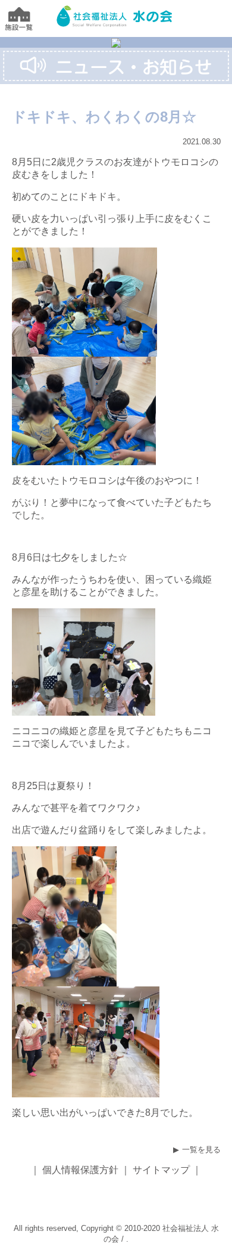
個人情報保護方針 (80, 1170)
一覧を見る (201, 1149)
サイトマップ (161, 1170)
